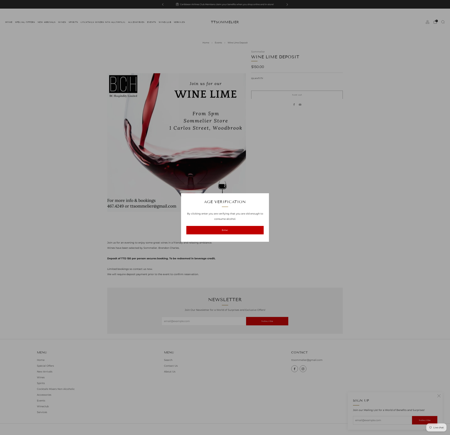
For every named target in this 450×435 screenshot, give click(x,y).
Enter (225, 230)
